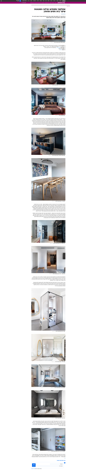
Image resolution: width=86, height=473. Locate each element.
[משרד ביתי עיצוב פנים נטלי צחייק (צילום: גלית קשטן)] (48, 310)
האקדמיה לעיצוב (52, 2)
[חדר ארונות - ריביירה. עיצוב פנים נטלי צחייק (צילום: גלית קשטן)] (48, 260)
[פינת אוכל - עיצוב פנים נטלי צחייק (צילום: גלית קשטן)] (48, 180)
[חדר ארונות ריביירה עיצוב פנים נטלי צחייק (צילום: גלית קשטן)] (48, 232)
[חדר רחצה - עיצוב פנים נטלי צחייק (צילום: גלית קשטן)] (48, 404)
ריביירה (60, 49)
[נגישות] (1, 0)
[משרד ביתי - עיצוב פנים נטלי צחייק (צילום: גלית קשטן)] (48, 348)
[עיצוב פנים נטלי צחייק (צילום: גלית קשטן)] (48, 102)
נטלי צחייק (58, 47)
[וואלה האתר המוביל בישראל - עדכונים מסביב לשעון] (63, 0)
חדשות (56, 2)
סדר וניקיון (39, 2)
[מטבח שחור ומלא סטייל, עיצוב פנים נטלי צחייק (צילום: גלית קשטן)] (48, 142)
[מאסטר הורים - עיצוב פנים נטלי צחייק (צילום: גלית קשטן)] (48, 376)
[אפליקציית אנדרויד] (25, 2)
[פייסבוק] (21, 2)
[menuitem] (59, 0)
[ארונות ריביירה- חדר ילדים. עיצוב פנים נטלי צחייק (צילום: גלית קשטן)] (48, 440)
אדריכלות (36, 2)
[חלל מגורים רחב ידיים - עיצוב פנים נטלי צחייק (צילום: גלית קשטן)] (48, 74)
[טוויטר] (23, 2)
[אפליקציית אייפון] (24, 2)
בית (64, 458)
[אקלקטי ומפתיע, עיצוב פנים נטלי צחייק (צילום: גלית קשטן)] (48, 31)
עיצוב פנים (43, 2)
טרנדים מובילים (47, 2)
